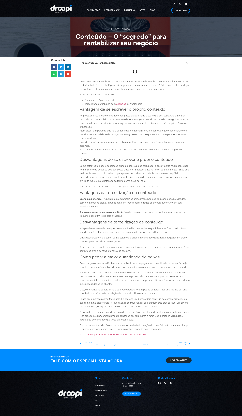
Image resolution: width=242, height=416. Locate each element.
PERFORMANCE (112, 10)
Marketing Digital (121, 29)
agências (121, 104)
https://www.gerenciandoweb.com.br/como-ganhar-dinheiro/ (113, 334)
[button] (54, 67)
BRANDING (129, 10)
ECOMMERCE (93, 10)
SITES (142, 10)
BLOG (152, 10)
